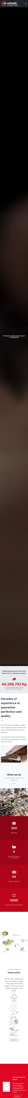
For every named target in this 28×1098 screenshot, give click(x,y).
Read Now (17, 1096)
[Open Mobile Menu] (25, 3)
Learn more (13, 1040)
